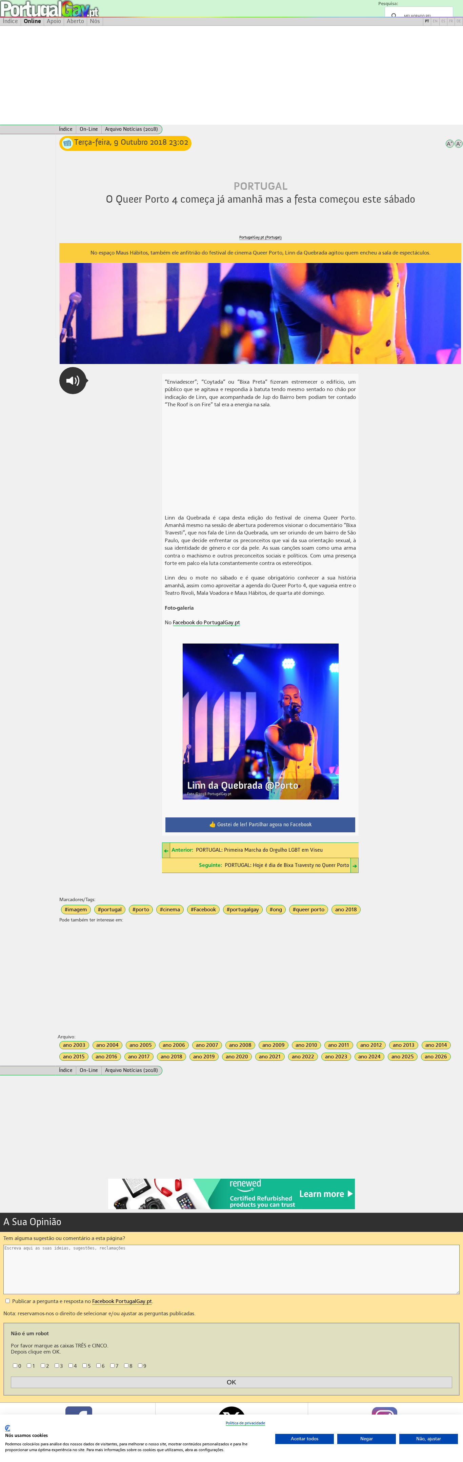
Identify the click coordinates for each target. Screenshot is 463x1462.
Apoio (54, 21)
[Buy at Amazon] (231, 1208)
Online (32, 21)
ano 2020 (237, 1057)
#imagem (76, 910)
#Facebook (203, 910)
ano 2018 (346, 910)
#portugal (110, 910)
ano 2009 (273, 1045)
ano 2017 (139, 1057)
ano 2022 (303, 1057)
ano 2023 (336, 1057)
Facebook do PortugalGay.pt (206, 623)
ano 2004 (107, 1045)
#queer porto (308, 910)
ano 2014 (436, 1045)
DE (459, 21)
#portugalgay (243, 910)
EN (435, 21)
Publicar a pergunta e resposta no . (82, 1301)
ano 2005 (140, 1045)
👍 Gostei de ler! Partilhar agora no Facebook (260, 825)
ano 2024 (369, 1057)
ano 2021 (270, 1057)
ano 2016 (106, 1057)
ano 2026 (436, 1057)
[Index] (28, 129)
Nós (95, 21)
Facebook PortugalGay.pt (122, 1301)
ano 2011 (338, 1045)
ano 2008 (240, 1045)
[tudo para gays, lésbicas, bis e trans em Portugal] (68, 8)
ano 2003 (74, 1045)
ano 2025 (402, 1057)
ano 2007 (207, 1045)
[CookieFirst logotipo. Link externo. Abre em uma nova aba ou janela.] (7, 1428)
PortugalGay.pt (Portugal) (260, 237)
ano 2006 (174, 1045)
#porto (141, 910)
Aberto (75, 21)
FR (451, 21)
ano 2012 (371, 1045)
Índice (10, 21)
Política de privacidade (245, 1423)
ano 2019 (204, 1057)
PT (427, 21)
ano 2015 (74, 1057)
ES (443, 21)
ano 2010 (306, 1045)
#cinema (170, 910)
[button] (72, 380)
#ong (276, 910)
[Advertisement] (231, 75)
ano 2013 (404, 1045)
